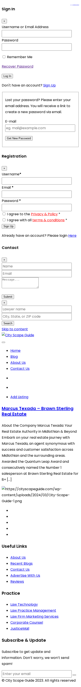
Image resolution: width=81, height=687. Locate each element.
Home (15, 350)
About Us (18, 362)
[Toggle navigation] (3, 342)
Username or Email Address (25, 26)
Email (8, 187)
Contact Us (20, 368)
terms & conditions (48, 220)
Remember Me (19, 57)
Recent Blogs (21, 563)
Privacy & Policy (44, 214)
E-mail (10, 121)
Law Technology (24, 604)
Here (72, 235)
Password (10, 40)
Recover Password (17, 66)
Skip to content (15, 329)
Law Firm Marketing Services (34, 616)
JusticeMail (19, 628)
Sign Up (49, 85)
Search (7, 323)
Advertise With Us (25, 575)
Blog (14, 356)
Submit (7, 296)
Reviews (17, 581)
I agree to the (33, 214)
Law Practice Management (33, 610)
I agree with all (37, 220)
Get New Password (19, 138)
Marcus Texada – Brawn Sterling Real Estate (37, 411)
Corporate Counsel (26, 622)
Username (11, 174)
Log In (7, 76)
